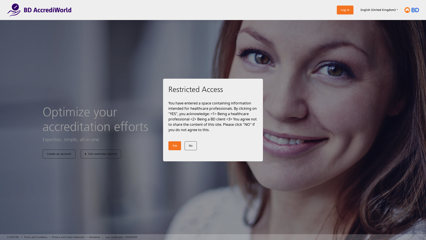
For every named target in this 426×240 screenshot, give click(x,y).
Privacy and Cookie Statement (68, 237)
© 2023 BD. (13, 237)
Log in (345, 10)
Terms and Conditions (35, 237)
